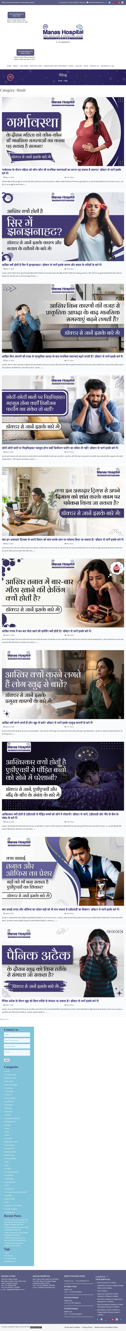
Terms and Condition (72, 1327)
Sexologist (8, 1195)
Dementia (8, 1108)
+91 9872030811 (74, 1303)
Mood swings (9, 1155)
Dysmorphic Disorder (12, 1118)
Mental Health (10, 1145)
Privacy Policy (87, 1327)
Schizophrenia (10, 1189)
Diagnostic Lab (107, 66)
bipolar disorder (10, 1078)
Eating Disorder (10, 1122)
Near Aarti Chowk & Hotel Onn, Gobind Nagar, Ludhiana (18, 2)
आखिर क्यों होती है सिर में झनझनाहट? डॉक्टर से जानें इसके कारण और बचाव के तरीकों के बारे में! (52, 264)
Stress (7, 1202)
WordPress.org (10, 1261)
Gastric (7, 1128)
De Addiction (9, 1101)
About (15, 66)
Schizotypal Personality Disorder (16, 1192)
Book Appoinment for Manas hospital (25, 52)
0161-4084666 (74, 2)
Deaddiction (9, 1105)
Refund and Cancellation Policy (106, 1327)
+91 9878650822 (10, 1285)
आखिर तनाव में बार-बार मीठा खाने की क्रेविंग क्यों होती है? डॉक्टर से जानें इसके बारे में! (47, 631)
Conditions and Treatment (55, 66)
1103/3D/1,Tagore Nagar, (9, 1279)
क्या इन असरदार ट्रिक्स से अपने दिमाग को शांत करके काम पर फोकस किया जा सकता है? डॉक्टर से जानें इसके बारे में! (63, 539)
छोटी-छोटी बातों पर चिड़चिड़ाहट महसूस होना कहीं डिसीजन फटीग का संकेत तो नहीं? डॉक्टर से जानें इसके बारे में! (60, 448)
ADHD (7, 1071)
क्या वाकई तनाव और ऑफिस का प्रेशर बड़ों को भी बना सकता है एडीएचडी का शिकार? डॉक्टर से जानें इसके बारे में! (61, 909)
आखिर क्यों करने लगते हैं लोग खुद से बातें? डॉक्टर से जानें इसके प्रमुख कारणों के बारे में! (47, 722)
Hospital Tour (36, 66)
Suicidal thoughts (11, 1209)
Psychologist (9, 1179)
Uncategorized (10, 1212)
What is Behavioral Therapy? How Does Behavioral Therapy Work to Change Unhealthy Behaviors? (16, 1222)
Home (9, 66)
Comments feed (10, 1259)
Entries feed (9, 1256)
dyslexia (8, 1115)
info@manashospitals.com (96, 2)
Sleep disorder (10, 1199)
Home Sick (8, 1138)
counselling (9, 1091)
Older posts (4, 1019)
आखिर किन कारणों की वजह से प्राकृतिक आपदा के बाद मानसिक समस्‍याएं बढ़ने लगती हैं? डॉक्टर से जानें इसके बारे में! (62, 356)
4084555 (82, 2)
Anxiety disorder (11, 1075)
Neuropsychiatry (10, 1159)
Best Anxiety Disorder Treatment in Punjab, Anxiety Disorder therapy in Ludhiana (108, 1312)
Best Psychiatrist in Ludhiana (106, 1283)
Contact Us (94, 66)
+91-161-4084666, (42, 1285)
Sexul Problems (102, 1291)
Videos (71, 66)
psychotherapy (10, 1182)
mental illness (9, 1148)
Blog (86, 66)
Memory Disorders (11, 1142)
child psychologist (11, 1085)
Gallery (79, 66)
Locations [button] (101, 1276)
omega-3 (8, 1169)
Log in (7, 1253)
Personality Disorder (12, 1172)
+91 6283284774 (82, 1281)
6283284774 (65, 2)
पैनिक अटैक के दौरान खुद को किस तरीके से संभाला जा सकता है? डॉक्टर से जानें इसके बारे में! (50, 1001)
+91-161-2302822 (7, 1287)
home (7, 1135)
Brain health (9, 1081)
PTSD (7, 1185)
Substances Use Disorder (13, 1205)
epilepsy (8, 1125)
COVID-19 (8, 1095)
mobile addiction (11, 1152)
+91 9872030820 (75, 1314)
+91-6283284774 (63, 42)
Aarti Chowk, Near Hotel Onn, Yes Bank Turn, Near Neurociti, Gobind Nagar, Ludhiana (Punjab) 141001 (46, 1281)
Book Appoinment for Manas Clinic (16, 15)
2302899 (17, 1287)
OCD (6, 1165)
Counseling (9, 1088)
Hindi (7, 1132)
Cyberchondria (10, 1098)
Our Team (24, 66)
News (7, 1162)
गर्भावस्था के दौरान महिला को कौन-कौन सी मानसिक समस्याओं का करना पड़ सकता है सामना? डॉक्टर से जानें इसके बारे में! (61, 171)
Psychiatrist (9, 1175)
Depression (9, 1112)
